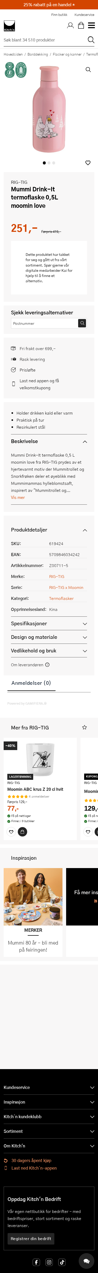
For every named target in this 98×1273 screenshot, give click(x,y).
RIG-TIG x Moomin (66, 587)
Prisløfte (28, 370)
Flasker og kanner (67, 54)
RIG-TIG (19, 182)
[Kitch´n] (9, 26)
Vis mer (18, 497)
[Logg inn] (70, 26)
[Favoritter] (11, 831)
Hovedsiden (13, 54)
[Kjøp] (22, 831)
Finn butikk (59, 14)
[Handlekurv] (81, 26)
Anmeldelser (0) (31, 682)
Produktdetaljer (29, 529)
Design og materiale (34, 637)
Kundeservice (84, 14)
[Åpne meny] (91, 26)
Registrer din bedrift (31, 1238)
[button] (87, 162)
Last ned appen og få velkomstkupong (39, 384)
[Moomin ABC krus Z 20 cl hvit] (40, 759)
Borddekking (37, 54)
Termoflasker (61, 598)
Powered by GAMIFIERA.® (27, 703)
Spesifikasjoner (29, 623)
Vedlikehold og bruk (33, 650)
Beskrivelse (24, 441)
